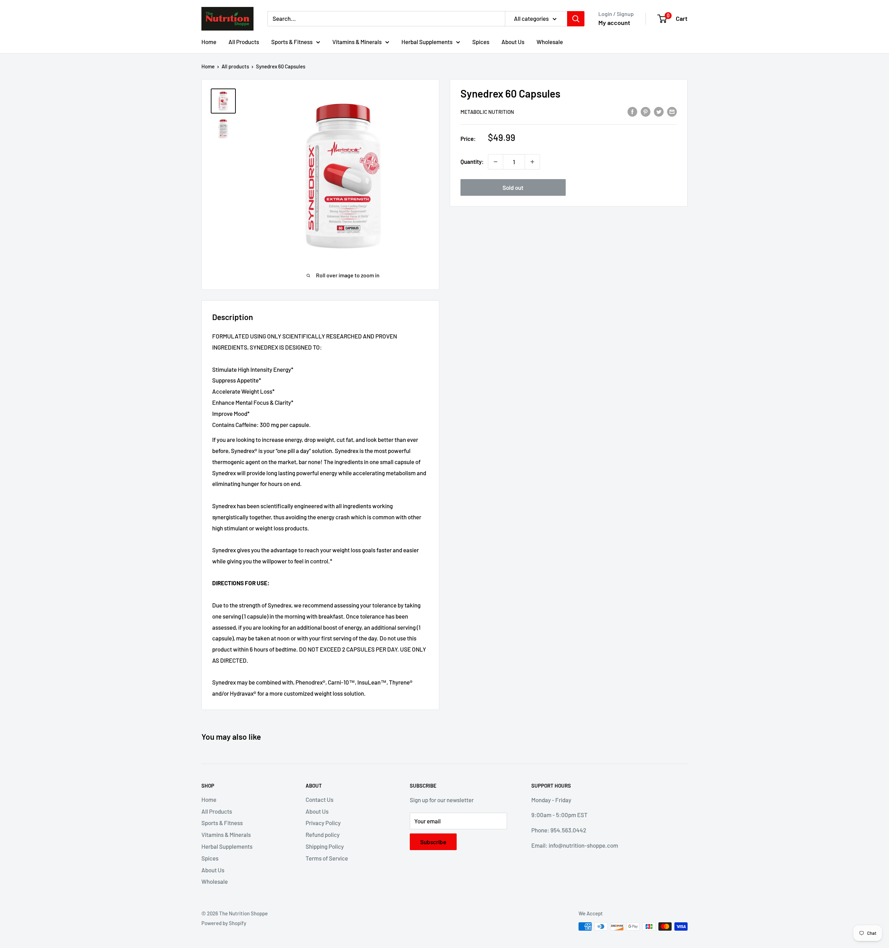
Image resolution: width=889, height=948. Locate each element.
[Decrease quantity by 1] (495, 161)
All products (235, 66)
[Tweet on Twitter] (659, 111)
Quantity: (472, 161)
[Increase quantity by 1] (532, 161)
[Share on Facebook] (632, 111)
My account (614, 22)
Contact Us (319, 799)
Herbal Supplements (426, 41)
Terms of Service (327, 858)
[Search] (575, 18)
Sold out (512, 187)
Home (208, 41)
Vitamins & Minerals (357, 41)
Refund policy (323, 834)
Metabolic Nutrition (487, 112)
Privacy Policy (323, 822)
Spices (480, 41)
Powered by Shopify (223, 923)
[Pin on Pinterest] (645, 111)
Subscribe (433, 841)
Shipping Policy (325, 846)
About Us (512, 41)
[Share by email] (672, 111)
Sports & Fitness (292, 41)
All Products (244, 41)
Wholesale (550, 41)
